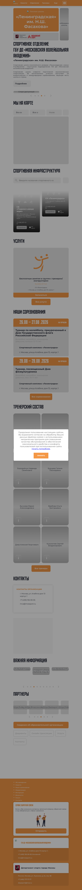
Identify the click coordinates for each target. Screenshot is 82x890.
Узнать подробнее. (41, 449)
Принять (41, 456)
